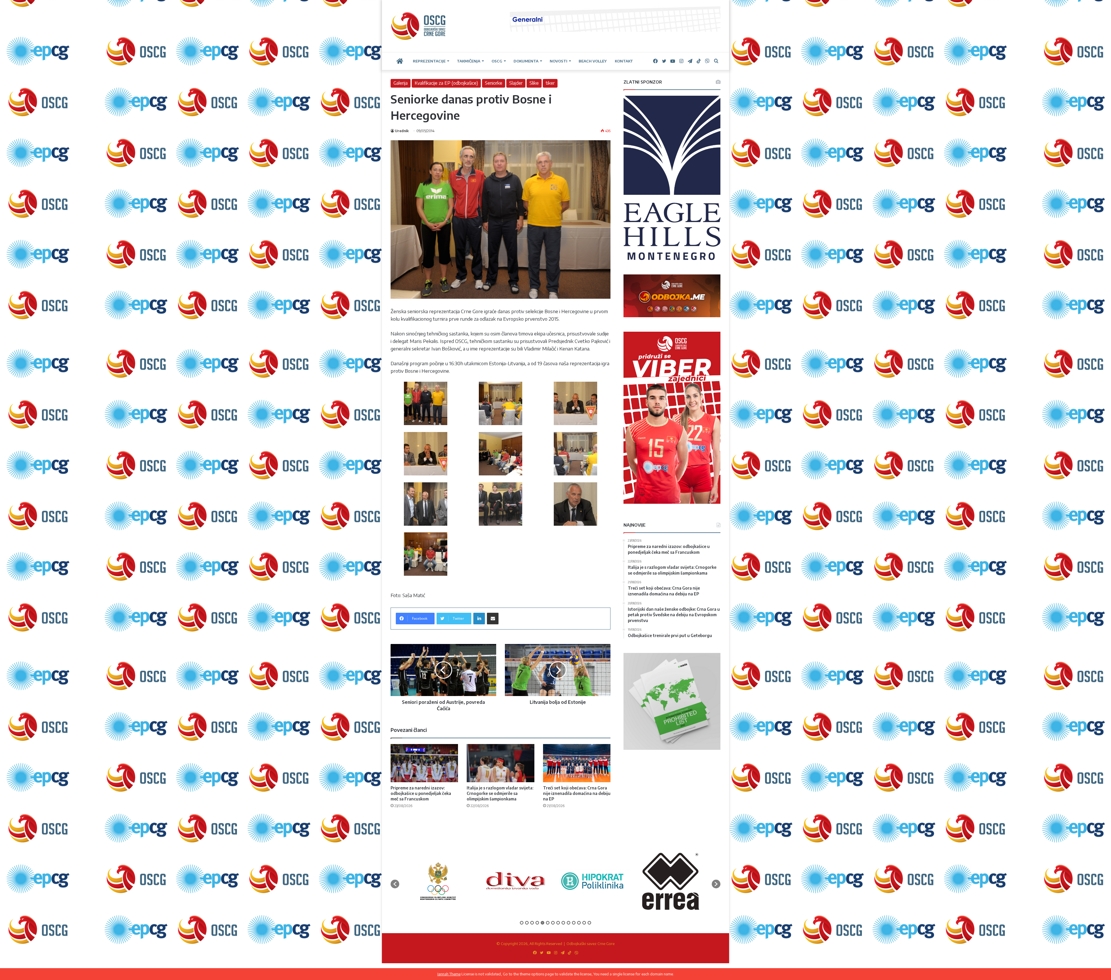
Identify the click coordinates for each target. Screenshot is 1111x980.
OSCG (497, 61)
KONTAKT (624, 61)
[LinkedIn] (479, 618)
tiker (550, 83)
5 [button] (542, 922)
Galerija (400, 83)
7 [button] (553, 922)
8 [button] (558, 922)
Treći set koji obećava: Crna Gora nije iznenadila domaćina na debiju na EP (576, 793)
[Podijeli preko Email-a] (493, 618)
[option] (448, 881)
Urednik (402, 131)
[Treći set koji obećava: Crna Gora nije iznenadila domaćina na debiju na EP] (576, 763)
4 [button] (537, 922)
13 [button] (584, 922)
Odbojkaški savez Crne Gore (590, 943)
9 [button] (563, 922)
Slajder (516, 83)
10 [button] (568, 922)
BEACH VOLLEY (593, 61)
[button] (395, 884)
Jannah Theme (449, 974)
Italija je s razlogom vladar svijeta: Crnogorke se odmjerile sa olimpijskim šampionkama (500, 793)
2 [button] (527, 922)
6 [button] (547, 922)
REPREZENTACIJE (429, 61)
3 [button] (532, 922)
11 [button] (573, 922)
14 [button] (589, 922)
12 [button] (579, 922)
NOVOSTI (558, 61)
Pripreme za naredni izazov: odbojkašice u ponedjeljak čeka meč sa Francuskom (421, 793)
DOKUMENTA (526, 61)
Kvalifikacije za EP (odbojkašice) (446, 83)
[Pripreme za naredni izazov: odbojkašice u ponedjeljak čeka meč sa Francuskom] (424, 763)
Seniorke (493, 83)
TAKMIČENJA (468, 61)
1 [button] (521, 922)
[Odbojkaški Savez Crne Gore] (418, 26)
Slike (534, 83)
